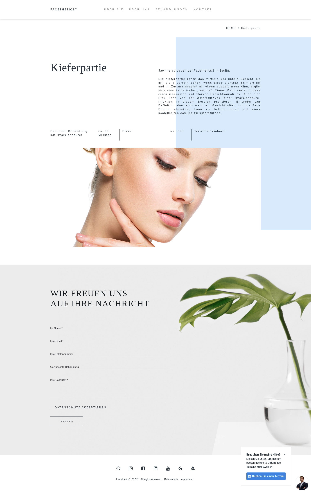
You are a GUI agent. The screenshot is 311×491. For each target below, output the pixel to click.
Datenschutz (171, 479)
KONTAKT (203, 9)
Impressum (187, 479)
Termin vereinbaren (210, 131)
